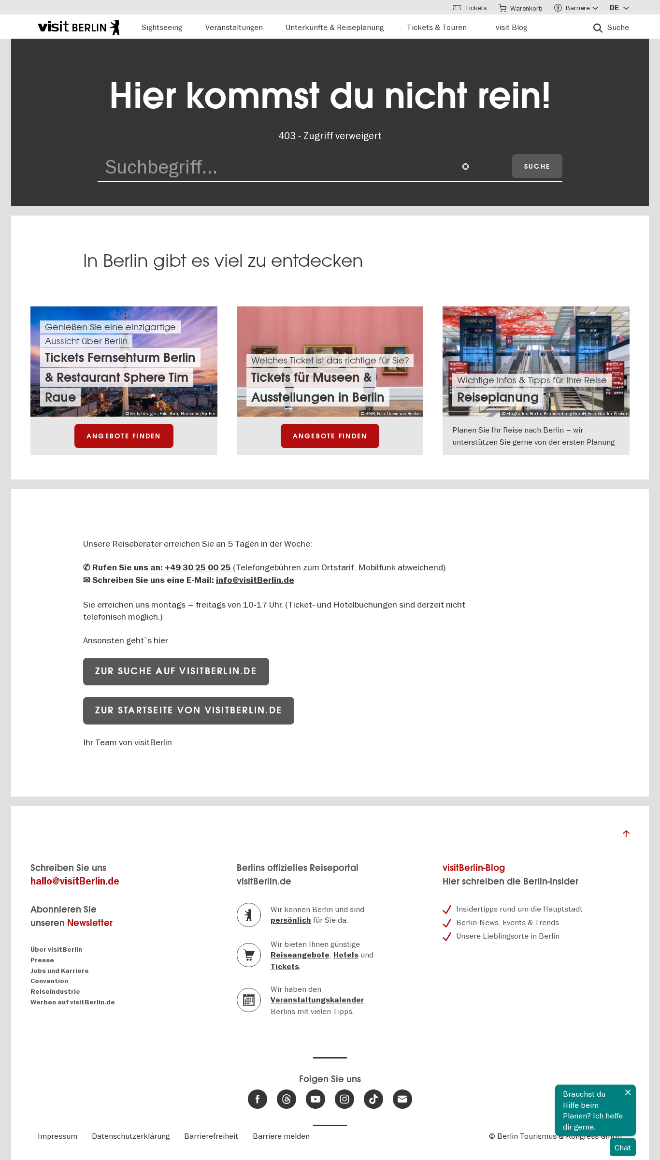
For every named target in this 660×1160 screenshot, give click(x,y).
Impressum (57, 1136)
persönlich (291, 920)
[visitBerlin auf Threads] (286, 1099)
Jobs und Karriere (59, 971)
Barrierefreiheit (211, 1136)
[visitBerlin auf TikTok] (373, 1099)
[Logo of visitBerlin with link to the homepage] (78, 26)
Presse (42, 960)
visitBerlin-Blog (474, 867)
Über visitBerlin (56, 949)
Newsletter (90, 922)
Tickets (285, 967)
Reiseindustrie (55, 991)
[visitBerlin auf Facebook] (257, 1099)
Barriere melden (281, 1136)
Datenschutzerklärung (131, 1136)
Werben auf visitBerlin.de (72, 1002)
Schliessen (628, 1092)
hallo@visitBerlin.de (74, 881)
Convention (49, 981)
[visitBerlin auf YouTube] (315, 1099)
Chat (623, 1147)
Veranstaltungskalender (317, 1000)
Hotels (346, 955)
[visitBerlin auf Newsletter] (402, 1099)
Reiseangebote (300, 955)
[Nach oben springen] (626, 836)
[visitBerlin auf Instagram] (344, 1099)
